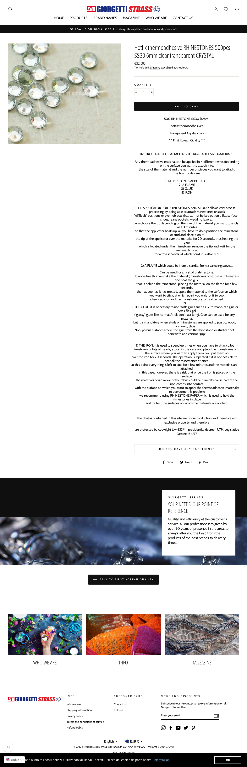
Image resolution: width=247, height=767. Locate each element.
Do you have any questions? (186, 449)
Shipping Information (79, 710)
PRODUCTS (79, 18)
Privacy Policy (75, 716)
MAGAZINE (131, 18)
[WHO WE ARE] (45, 634)
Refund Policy (75, 727)
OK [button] (228, 760)
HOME (59, 18)
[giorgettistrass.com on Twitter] (186, 727)
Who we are (74, 704)
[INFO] (123, 634)
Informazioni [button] (162, 760)
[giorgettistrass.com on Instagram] (163, 727)
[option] (123, 29)
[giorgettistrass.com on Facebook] (170, 727)
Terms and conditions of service (85, 722)
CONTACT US (183, 18)
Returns (118, 710)
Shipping (155, 67)
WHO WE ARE (156, 18)
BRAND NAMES (105, 18)
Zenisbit (131, 752)
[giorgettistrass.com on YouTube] (178, 727)
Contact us (120, 704)
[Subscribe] (216, 715)
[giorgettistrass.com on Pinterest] (193, 727)
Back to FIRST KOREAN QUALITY (126, 579)
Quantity (143, 84)
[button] (14, 759)
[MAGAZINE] (202, 634)
